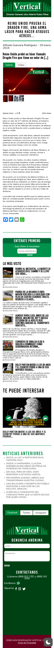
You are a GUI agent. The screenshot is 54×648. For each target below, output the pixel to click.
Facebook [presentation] (12, 512)
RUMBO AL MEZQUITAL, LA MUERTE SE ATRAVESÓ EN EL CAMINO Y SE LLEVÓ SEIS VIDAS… (33, 271)
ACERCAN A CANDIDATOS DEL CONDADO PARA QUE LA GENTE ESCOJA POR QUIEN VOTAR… (27, 495)
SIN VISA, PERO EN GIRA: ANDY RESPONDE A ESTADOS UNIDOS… (24, 473)
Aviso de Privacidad (27, 642)
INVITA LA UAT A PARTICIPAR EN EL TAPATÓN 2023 (25, 459)
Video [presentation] (21, 65)
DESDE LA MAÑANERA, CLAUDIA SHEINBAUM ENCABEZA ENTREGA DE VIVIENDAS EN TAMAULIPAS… (26, 466)
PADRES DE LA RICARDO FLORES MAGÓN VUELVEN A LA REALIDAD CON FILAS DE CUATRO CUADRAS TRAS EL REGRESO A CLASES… (32, 295)
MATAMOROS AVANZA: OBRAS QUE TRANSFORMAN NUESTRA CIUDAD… (25, 479)
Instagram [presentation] (40, 512)
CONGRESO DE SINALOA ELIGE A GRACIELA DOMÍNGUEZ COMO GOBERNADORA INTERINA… (29, 344)
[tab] (9, 65)
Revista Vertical (10, 360)
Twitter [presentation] (26, 512)
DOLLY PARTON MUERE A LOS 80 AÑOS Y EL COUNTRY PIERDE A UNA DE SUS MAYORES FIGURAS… (33, 367)
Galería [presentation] (9, 65)
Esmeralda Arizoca (11, 287)
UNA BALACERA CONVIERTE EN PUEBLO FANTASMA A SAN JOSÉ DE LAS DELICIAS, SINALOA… (27, 486)
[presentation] (8, 418)
